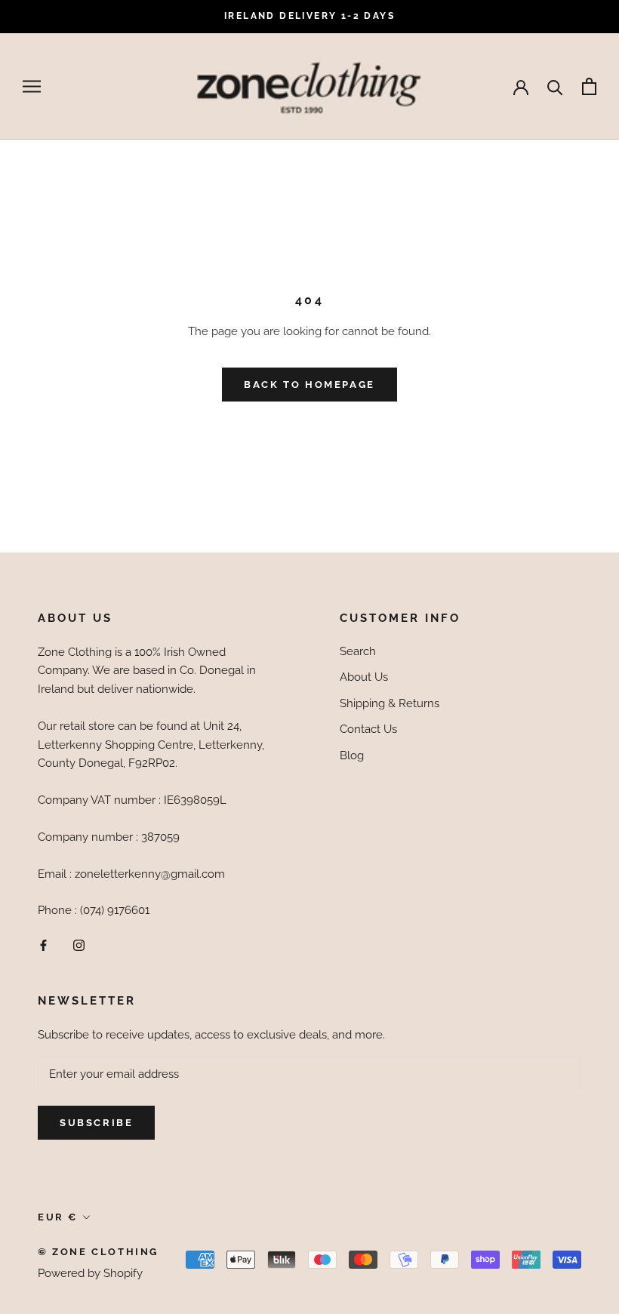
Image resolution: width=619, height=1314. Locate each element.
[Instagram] (79, 944)
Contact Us (368, 729)
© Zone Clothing (98, 1251)
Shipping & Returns (389, 703)
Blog (352, 755)
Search (358, 651)
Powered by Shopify (90, 1273)
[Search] (555, 86)
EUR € (58, 1217)
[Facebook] (43, 944)
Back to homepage (309, 384)
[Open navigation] (32, 86)
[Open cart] (589, 86)
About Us (364, 677)
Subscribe (96, 1122)
